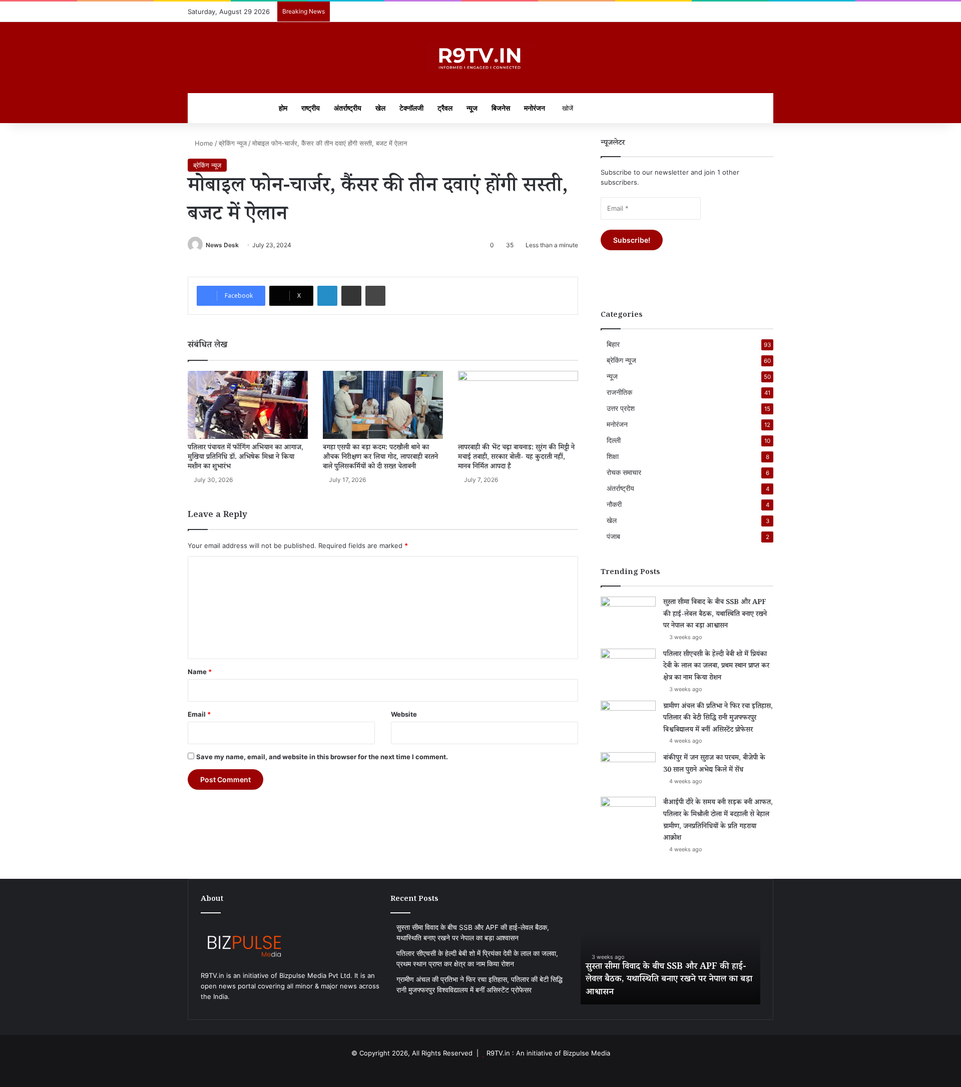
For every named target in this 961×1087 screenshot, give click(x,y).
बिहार (613, 344)
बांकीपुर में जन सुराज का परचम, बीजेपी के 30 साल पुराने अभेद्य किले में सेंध (714, 764)
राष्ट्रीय (310, 108)
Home (203, 143)
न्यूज (471, 108)
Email (199, 714)
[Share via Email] (351, 296)
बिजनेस (501, 108)
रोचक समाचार (624, 472)
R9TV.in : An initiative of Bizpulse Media (548, 1053)
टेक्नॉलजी (411, 108)
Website (404, 714)
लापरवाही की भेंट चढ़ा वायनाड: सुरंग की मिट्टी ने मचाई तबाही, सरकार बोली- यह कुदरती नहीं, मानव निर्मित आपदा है (516, 458)
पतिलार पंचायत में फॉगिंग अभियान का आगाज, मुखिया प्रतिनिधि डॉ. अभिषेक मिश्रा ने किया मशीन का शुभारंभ (245, 458)
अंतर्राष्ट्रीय (347, 108)
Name (200, 672)
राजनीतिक (619, 392)
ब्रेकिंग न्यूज (233, 143)
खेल (380, 108)
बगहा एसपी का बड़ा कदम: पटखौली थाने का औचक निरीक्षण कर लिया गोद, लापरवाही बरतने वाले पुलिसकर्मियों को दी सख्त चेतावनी (380, 458)
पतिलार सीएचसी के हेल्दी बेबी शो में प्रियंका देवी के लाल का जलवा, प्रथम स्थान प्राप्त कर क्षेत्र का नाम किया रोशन (716, 667)
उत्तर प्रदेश (621, 408)
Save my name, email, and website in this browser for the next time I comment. (322, 757)
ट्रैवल (444, 108)
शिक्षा (613, 456)
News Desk (222, 245)
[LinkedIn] (327, 296)
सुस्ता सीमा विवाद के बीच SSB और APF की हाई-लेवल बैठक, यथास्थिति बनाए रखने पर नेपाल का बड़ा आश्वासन (715, 615)
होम (283, 108)
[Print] (375, 296)
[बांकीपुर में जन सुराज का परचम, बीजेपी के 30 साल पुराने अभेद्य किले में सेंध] (628, 771)
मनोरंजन (534, 108)
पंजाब (613, 536)
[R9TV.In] (480, 57)
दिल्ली (614, 440)
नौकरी (614, 504)
